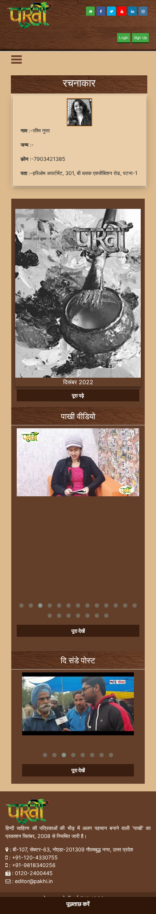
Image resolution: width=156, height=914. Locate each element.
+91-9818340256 (34, 865)
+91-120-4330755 (35, 857)
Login (123, 37)
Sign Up (140, 37)
